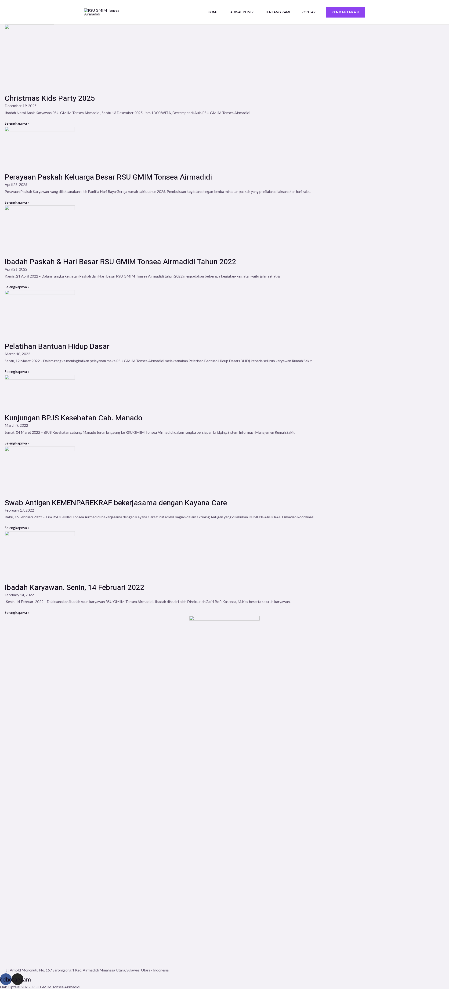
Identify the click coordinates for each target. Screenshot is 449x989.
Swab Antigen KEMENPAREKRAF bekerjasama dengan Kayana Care (116, 502)
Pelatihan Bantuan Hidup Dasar (57, 346)
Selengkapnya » (17, 123)
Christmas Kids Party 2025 (50, 98)
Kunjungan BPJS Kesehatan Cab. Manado (73, 417)
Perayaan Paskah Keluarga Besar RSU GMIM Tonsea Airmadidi (108, 177)
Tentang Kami (277, 12)
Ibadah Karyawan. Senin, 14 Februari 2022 (74, 587)
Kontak (308, 12)
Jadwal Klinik (241, 12)
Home (213, 12)
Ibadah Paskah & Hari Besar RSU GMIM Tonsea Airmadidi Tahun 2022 (120, 261)
